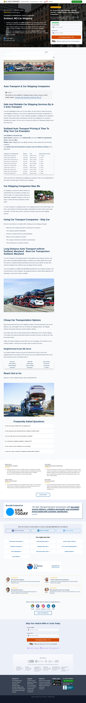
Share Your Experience (43, 612)
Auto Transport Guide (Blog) (18, 690)
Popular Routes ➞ (69, 551)
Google (32, 609)
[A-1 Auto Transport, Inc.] (12, 1)
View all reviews (43, 494)
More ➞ (55, 566)
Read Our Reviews (16, 682)
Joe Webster (10, 38)
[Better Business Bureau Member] (68, 687)
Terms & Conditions (31, 686)
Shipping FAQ (15, 683)
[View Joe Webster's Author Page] (30, 566)
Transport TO (55, 30)
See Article (34, 514)
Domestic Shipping (16, 687)
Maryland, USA (9, 10)
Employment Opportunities (45, 683)
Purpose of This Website (44, 682)
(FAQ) (22, 687)
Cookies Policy (30, 688)
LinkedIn (48, 609)
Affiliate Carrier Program (44, 685)
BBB (53, 609)
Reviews (34, 1)
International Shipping (17, 688)
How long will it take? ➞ (43, 541)
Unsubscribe (30, 691)
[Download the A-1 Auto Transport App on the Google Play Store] (57, 681)
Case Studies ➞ (16, 556)
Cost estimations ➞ (16, 551)
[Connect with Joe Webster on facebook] (34, 568)
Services (25, 1)
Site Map (14, 692)
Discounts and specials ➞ (16, 541)
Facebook (38, 609)
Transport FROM (55, 24)
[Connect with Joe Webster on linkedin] (36, 568)
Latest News (42, 687)
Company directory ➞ (43, 546)
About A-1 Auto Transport (44, 680)
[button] (76, 2)
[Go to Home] (4, 10)
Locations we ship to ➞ (16, 546)
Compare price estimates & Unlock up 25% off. (28, 97)
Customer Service (31, 680)
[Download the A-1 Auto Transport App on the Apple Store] (57, 684)
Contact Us (41, 688)
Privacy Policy (30, 690)
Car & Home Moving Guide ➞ (69, 546)
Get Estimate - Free (66, 37)
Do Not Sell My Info (31, 685)
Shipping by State (16, 685)
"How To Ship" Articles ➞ (69, 541)
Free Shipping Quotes (17, 680)
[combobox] (66, 27)
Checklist (51, 1)
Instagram (43, 609)
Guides (41, 1)
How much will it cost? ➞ (43, 551)
